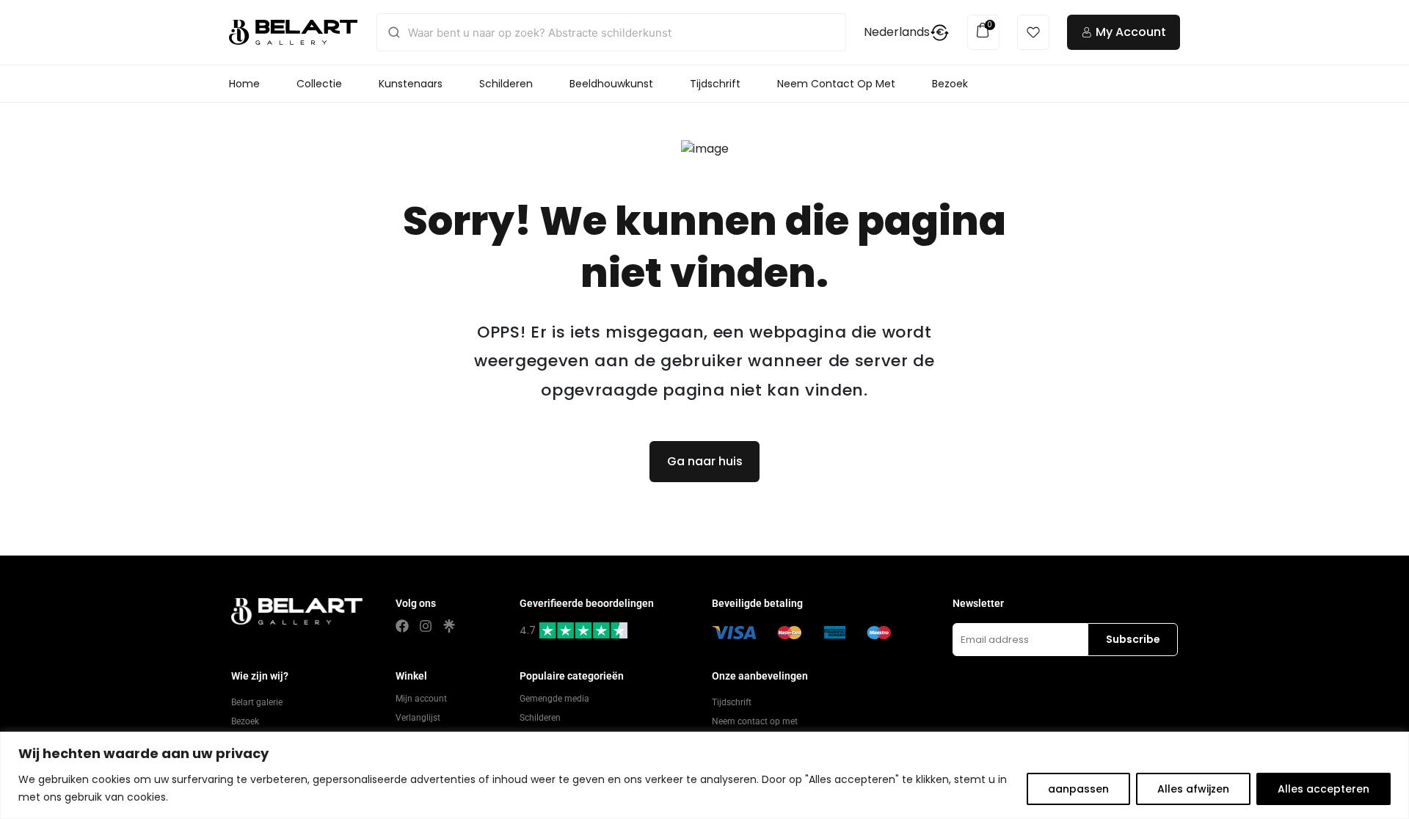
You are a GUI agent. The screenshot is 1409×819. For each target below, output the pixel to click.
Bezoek (950, 83)
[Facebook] (402, 626)
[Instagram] (425, 626)
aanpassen (1078, 789)
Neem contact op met (836, 83)
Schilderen (506, 83)
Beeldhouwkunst (611, 83)
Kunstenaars (411, 83)
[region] (704, 775)
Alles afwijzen (1193, 789)
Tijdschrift (715, 83)
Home (244, 83)
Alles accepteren (1323, 789)
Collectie (319, 83)
